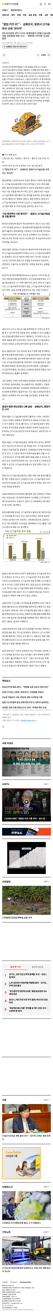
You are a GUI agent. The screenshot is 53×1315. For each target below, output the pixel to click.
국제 (40, 15)
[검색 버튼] (45, 4)
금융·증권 (32, 15)
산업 (24, 15)
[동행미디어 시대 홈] (10, 4)
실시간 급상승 (37, 966)
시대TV (5, 784)
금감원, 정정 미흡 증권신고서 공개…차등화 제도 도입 (24, 707)
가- (38, 54)
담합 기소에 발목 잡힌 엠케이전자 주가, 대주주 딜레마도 (25, 702)
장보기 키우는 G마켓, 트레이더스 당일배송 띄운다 (23, 692)
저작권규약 (13, 1282)
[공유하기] (41, 4)
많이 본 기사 (15, 966)
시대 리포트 (7, 743)
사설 (4, 1099)
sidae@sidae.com (28, 720)
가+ (49, 54)
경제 (18, 15)
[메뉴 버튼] (49, 4)
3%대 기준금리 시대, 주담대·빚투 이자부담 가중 (22, 697)
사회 (46, 15)
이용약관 (5, 1282)
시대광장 (6, 881)
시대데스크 (7, 1186)
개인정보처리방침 (25, 1282)
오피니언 (5, 15)
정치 (13, 15)
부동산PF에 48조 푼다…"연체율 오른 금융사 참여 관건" (25, 686)
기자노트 (6, 1232)
